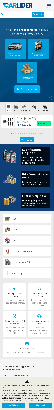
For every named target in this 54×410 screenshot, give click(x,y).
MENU (49, 8)
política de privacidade (11, 398)
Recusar (40, 405)
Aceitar (13, 405)
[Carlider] (17, 5)
